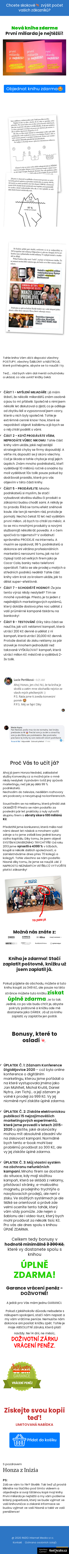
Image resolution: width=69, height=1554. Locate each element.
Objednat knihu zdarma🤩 (34, 89)
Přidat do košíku (41, 1440)
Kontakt (17, 1542)
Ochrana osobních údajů (40, 1542)
